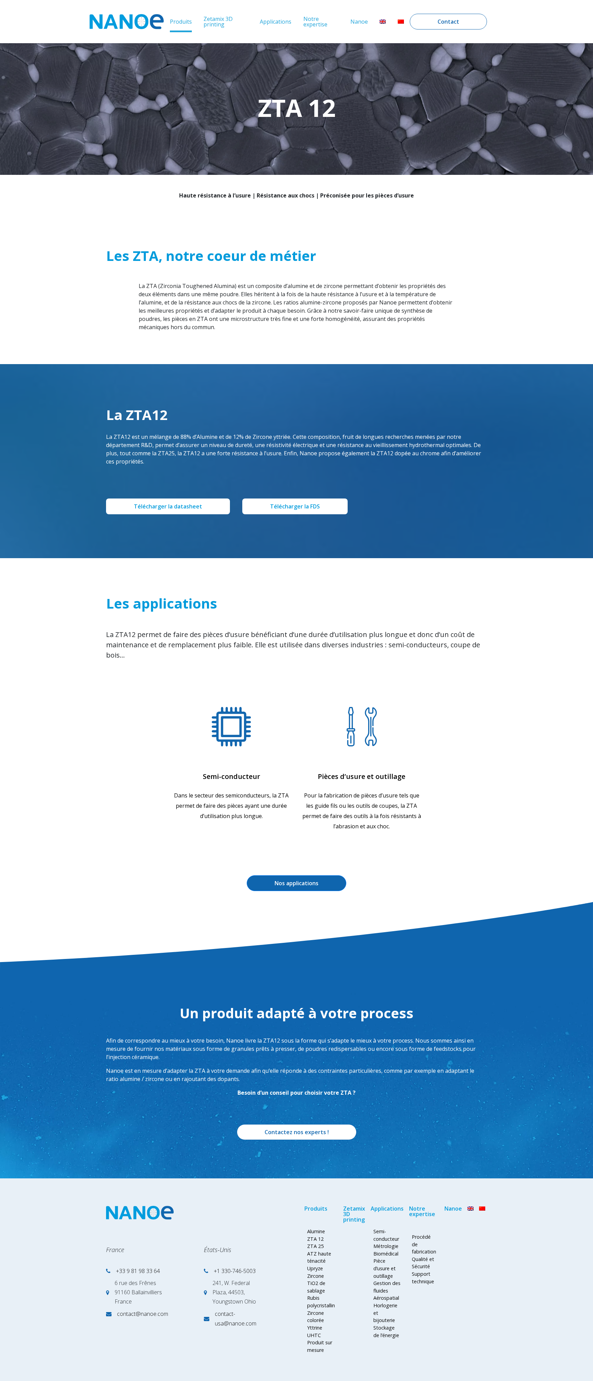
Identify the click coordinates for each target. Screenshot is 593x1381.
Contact (448, 21)
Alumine (316, 1231)
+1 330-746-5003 (235, 1271)
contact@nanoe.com (142, 1314)
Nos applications (296, 883)
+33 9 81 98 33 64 (138, 1271)
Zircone (315, 1276)
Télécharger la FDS (295, 506)
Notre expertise (315, 21)
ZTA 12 (315, 1239)
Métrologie (385, 1246)
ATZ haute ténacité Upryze (319, 1261)
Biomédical (385, 1253)
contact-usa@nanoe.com (235, 1318)
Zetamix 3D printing (218, 21)
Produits (181, 21)
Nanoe (359, 21)
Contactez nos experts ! (297, 1132)
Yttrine (314, 1327)
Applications (275, 21)
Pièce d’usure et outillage (384, 1268)
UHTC (314, 1335)
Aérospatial (386, 1298)
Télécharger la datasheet (168, 506)
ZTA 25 (315, 1246)
